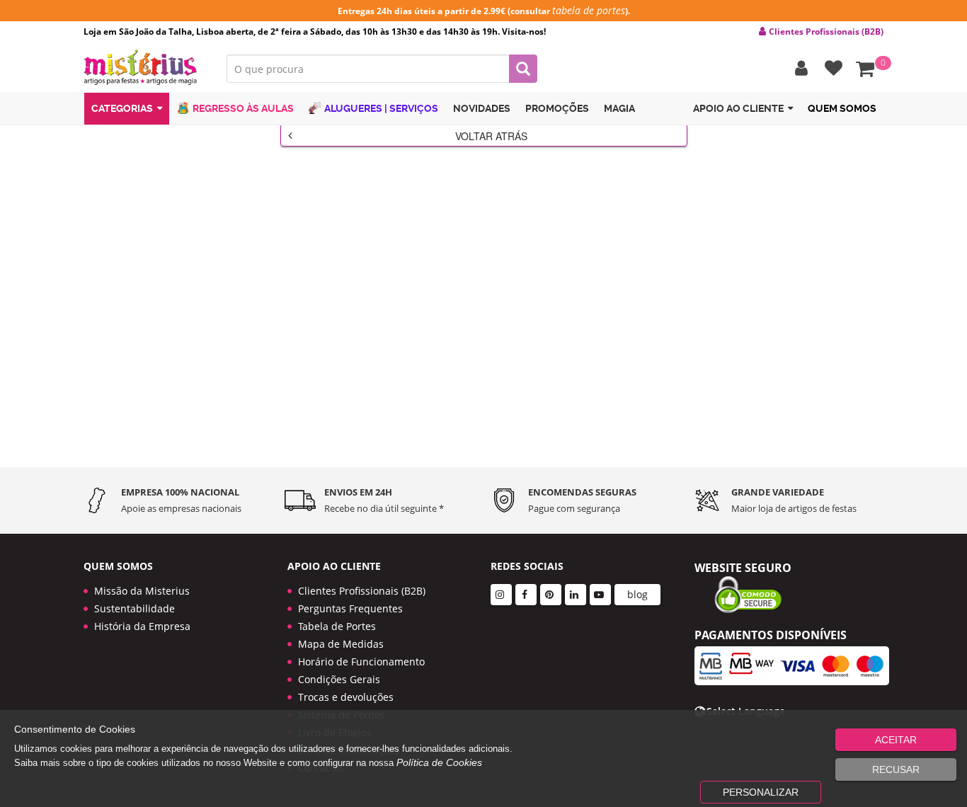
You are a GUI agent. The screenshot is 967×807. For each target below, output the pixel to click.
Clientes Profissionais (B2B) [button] (826, 32)
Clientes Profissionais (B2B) (361, 590)
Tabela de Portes (337, 626)
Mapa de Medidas (341, 644)
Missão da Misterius (142, 590)
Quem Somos (842, 108)
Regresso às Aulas (243, 108)
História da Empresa (142, 626)
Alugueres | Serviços (381, 108)
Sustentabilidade (134, 608)
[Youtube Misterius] (600, 594)
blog (637, 594)
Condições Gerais (339, 679)
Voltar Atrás (491, 136)
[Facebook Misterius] (526, 594)
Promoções (557, 108)
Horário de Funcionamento (361, 661)
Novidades (481, 108)
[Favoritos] (830, 69)
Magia (619, 108)
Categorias (122, 108)
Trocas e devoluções (346, 697)
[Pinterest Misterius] (550, 594)
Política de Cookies (439, 762)
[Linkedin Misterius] (575, 594)
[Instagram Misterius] (501, 594)
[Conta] (798, 69)
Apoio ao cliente (738, 108)
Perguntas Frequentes (350, 608)
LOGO (144, 67)
